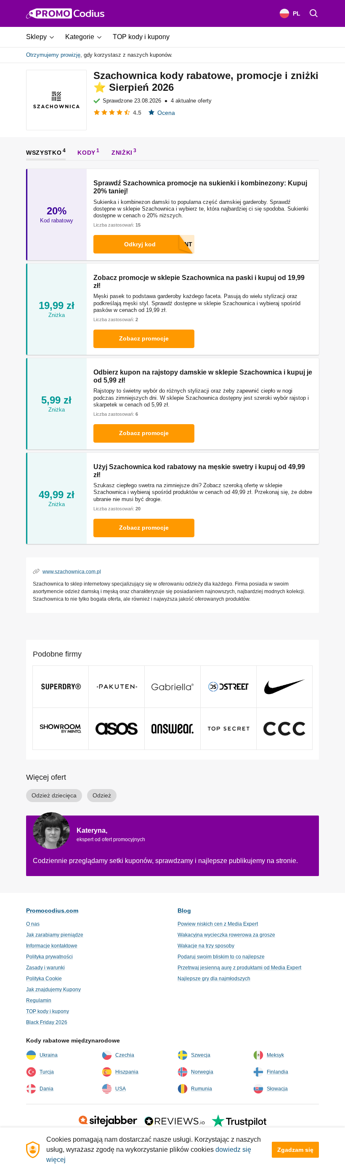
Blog (184, 910)
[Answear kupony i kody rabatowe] (172, 729)
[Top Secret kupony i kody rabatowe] (228, 729)
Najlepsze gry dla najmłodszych (214, 979)
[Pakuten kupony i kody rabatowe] (116, 686)
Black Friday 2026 (46, 1022)
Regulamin (38, 1000)
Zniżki (122, 152)
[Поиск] (314, 13)
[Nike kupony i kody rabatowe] (284, 686)
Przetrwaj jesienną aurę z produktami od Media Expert (239, 968)
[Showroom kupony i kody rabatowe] (60, 729)
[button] (43, 37)
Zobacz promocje (144, 338)
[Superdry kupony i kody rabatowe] (60, 686)
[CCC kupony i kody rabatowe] (284, 729)
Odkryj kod (140, 244)
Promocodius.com (52, 910)
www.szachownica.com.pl (71, 571)
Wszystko (44, 152)
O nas (33, 924)
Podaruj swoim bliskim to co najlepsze (221, 957)
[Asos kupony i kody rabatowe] (116, 729)
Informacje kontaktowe (51, 946)
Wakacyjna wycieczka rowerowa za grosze (226, 935)
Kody (86, 152)
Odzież (102, 795)
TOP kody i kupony (47, 1011)
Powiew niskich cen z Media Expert (218, 924)
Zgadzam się (295, 1149)
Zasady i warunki (45, 968)
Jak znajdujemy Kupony (53, 990)
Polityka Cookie (44, 979)
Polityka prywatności (49, 957)
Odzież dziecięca (54, 795)
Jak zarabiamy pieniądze (54, 935)
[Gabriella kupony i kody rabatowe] (172, 686)
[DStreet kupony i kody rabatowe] (228, 686)
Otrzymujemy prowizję (53, 55)
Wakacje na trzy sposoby (206, 946)
